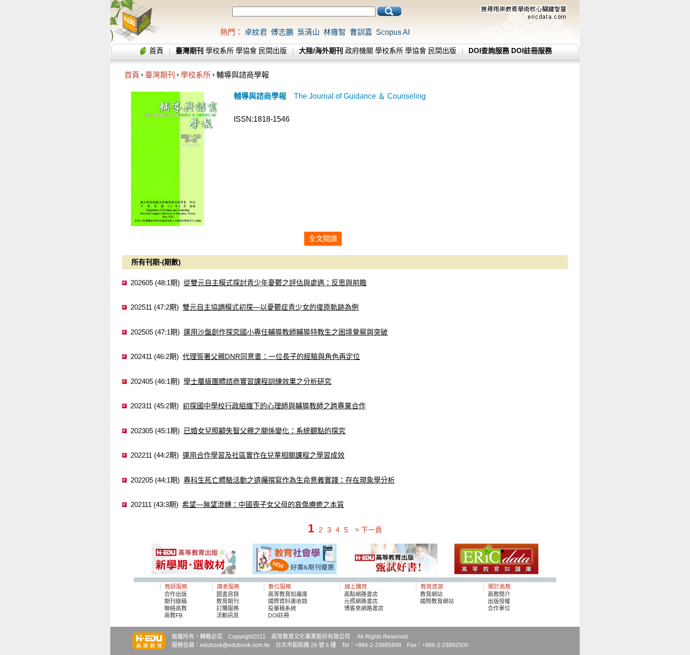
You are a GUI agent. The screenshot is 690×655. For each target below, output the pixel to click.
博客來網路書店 (363, 608)
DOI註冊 (278, 615)
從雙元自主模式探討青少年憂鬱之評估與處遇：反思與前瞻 (275, 283)
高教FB (173, 615)
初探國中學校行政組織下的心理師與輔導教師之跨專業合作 (274, 406)
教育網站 (431, 594)
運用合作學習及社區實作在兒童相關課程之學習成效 (264, 455)
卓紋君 (256, 32)
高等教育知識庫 (287, 594)
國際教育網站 (437, 601)
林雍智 (334, 32)
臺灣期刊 (160, 75)
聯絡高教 (175, 608)
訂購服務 (227, 608)
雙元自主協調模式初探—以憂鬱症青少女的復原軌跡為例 (271, 307)
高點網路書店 (361, 594)
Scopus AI (393, 32)
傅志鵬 (282, 32)
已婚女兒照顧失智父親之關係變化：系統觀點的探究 (264, 431)
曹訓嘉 (361, 32)
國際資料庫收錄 (287, 601)
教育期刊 (227, 601)
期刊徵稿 (175, 601)
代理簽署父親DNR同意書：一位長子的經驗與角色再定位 (271, 356)
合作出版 (175, 594)
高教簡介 (499, 594)
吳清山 (308, 32)
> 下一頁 (368, 530)
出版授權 (499, 601)
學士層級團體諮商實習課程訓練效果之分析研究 (257, 381)
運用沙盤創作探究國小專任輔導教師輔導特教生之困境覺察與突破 (286, 332)
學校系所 (220, 51)
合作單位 (499, 608)
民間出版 (273, 51)
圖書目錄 (227, 594)
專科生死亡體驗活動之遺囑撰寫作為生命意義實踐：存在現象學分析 (289, 480)
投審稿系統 (282, 608)
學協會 (246, 51)
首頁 (156, 51)
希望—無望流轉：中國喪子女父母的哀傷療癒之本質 (263, 504)
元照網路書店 (361, 601)
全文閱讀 (323, 238)
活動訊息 (227, 615)
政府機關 (359, 51)
